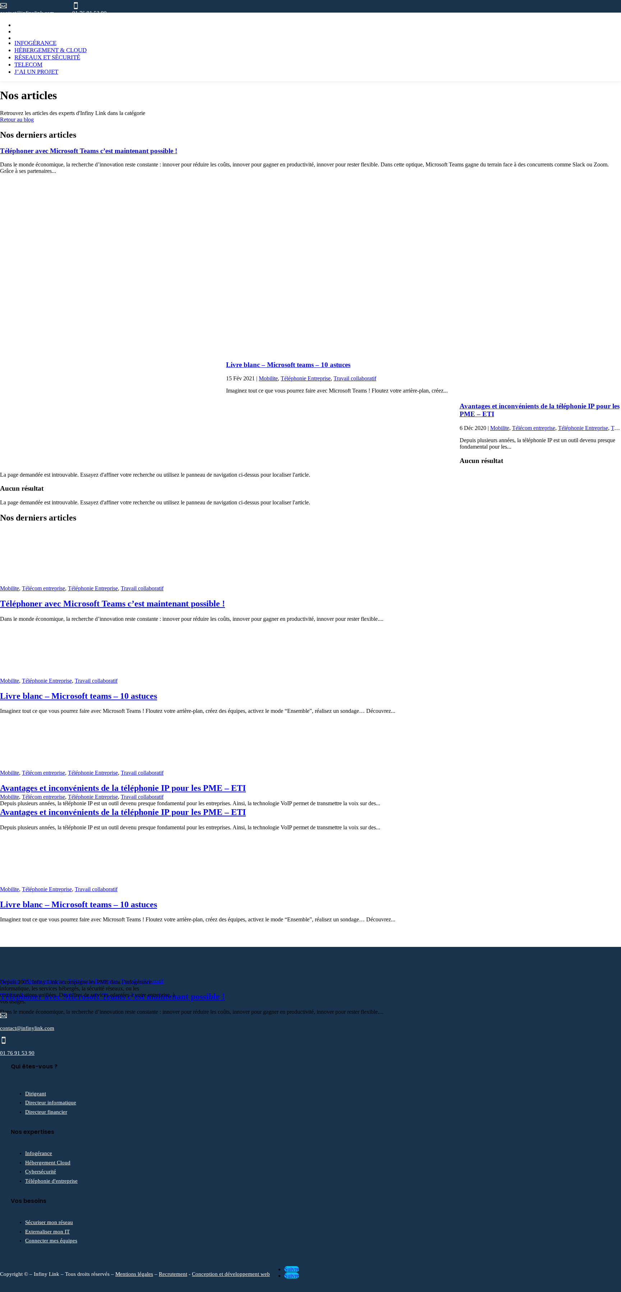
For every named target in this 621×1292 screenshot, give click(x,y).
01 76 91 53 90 (17, 1053)
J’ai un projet (36, 71)
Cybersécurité (40, 1171)
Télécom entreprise (533, 428)
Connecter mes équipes (51, 1240)
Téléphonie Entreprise (306, 378)
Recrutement (173, 1274)
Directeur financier (46, 1112)
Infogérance (35, 43)
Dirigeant (35, 1093)
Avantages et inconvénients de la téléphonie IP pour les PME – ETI (123, 788)
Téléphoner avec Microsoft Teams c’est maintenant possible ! (88, 151)
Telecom (28, 64)
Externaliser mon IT (47, 1231)
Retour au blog (17, 119)
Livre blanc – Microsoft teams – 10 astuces (288, 364)
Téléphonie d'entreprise (51, 1181)
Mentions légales (134, 1274)
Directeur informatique (50, 1102)
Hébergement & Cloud (50, 50)
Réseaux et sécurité (47, 57)
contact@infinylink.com (27, 1028)
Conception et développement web (231, 1274)
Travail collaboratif (355, 378)
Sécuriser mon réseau (49, 1222)
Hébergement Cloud (47, 1162)
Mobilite (268, 378)
